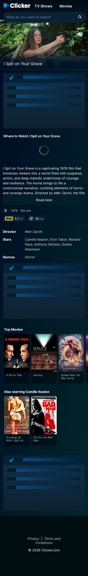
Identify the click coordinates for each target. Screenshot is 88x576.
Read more (44, 200)
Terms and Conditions (48, 541)
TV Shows (43, 6)
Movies (66, 6)
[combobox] (44, 17)
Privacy (33, 539)
